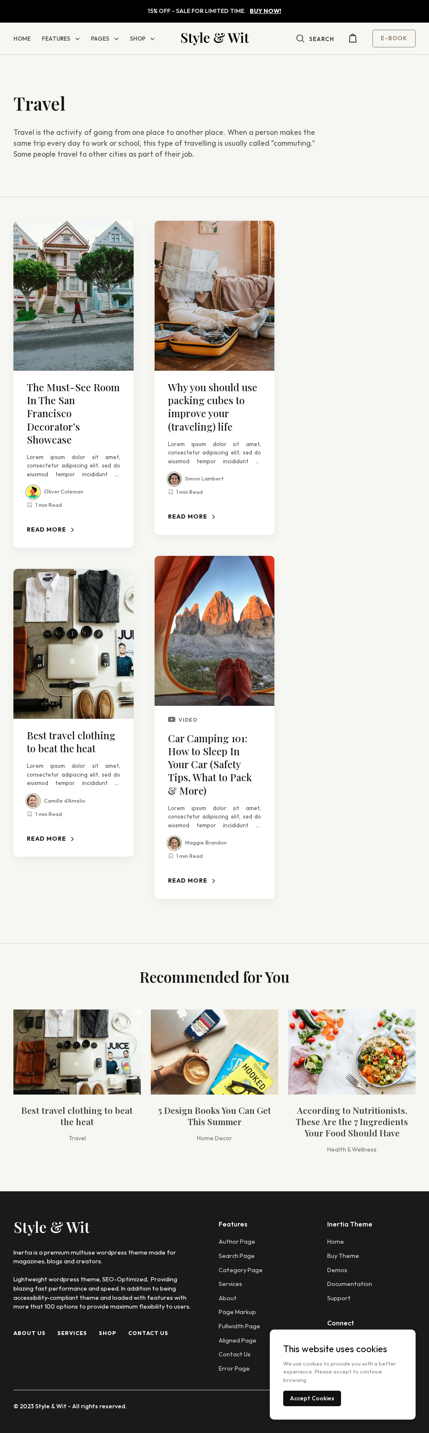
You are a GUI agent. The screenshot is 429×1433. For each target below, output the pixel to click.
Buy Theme (343, 1256)
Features (56, 38)
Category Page (241, 1270)
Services (72, 1333)
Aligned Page (237, 1340)
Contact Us (148, 1333)
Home (22, 38)
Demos (337, 1270)
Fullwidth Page (239, 1326)
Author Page (237, 1241)
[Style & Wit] (214, 38)
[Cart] (352, 40)
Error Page (234, 1368)
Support (339, 1298)
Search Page (237, 1256)
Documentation (349, 1284)
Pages (100, 38)
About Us (29, 1333)
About (228, 1298)
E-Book (394, 38)
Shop (137, 38)
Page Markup (237, 1312)
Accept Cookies (312, 1398)
